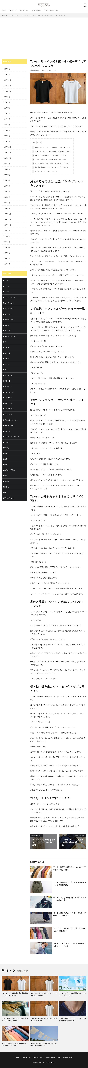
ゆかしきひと (50, 1062)
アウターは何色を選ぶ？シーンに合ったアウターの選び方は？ (69, 868)
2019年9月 (6, 230)
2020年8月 (6, 169)
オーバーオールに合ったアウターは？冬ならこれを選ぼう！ (69, 929)
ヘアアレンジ (8, 392)
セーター (7, 364)
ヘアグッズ (8, 403)
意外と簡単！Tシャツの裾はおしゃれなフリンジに (51, 163)
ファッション (12, 10)
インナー (7, 292)
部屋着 (6, 487)
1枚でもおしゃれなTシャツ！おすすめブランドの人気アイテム (43, 1044)
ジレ (5, 342)
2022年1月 (6, 74)
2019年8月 (6, 236)
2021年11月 (7, 86)
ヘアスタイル (8, 409)
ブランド (7, 381)
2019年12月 (7, 214)
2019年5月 (6, 253)
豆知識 (6, 481)
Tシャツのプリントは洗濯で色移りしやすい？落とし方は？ (72, 994)
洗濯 (5, 459)
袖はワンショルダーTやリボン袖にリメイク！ (49, 155)
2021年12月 (7, 80)
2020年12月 (7, 147)
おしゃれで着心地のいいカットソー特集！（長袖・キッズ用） (69, 944)
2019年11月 (7, 219)
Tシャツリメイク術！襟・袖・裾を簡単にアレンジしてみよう (47, 15)
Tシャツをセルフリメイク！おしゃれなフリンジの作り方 (43, 1019)
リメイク (7, 431)
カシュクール (8, 308)
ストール (7, 359)
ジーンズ (7, 331)
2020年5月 (6, 186)
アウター (7, 286)
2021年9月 (6, 97)
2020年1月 (6, 208)
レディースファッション (12, 437)
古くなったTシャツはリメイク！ (45, 171)
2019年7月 (6, 242)
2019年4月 (6, 258)
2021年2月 (6, 136)
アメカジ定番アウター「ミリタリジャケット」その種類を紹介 (69, 883)
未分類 (6, 453)
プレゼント (8, 386)
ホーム (4, 10)
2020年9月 (6, 164)
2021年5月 (6, 119)
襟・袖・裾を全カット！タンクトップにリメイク (50, 167)
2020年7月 (6, 175)
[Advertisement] (44, 39)
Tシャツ (24, 15)
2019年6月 (6, 247)
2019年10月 (7, 225)
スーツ (6, 347)
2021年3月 (6, 130)
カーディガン (8, 303)
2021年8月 (6, 102)
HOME (5, 15)
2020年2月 (6, 203)
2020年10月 (7, 158)
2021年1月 (6, 141)
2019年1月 (6, 264)
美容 (5, 464)
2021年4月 (6, 125)
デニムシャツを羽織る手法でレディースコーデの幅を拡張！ (69, 899)
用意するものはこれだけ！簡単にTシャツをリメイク (52, 147)
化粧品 (6, 442)
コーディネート (9, 319)
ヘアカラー (8, 398)
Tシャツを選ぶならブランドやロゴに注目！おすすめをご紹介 (15, 1019)
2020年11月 (7, 152)
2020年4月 (6, 191)
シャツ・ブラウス (10, 336)
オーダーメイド (9, 297)
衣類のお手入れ (9, 470)
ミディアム (8, 414)
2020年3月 (6, 197)
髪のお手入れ (8, 498)
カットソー (8, 314)
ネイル (6, 370)
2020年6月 (6, 180)
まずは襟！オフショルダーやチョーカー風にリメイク (52, 151)
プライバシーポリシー (50, 10)
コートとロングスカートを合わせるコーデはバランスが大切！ (69, 914)
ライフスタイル (24, 10)
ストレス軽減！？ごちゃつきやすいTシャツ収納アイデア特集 (15, 1044)
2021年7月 (6, 108)
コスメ (6, 325)
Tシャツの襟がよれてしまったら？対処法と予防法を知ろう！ (72, 1019)
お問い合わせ (36, 10)
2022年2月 (6, 69)
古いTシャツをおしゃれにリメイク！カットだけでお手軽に (43, 994)
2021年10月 (7, 91)
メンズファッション (11, 420)
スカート (7, 353)
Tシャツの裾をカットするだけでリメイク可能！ (50, 159)
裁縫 (5, 476)
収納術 (6, 448)
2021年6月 (6, 113)
